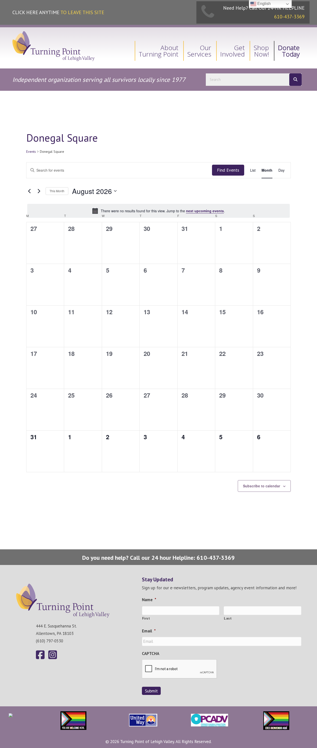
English (263, 3)
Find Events (228, 170)
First (146, 618)
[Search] (295, 79)
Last (228, 618)
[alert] (158, 211)
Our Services (199, 51)
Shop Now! (261, 51)
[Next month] (39, 191)
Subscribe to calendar (261, 485)
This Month (57, 191)
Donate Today (289, 51)
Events (31, 151)
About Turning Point (158, 51)
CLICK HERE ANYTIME (58, 12)
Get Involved (232, 51)
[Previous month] (29, 191)
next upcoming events (205, 210)
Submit (151, 691)
